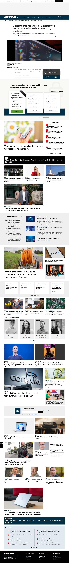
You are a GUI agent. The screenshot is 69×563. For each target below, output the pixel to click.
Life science (6, 206)
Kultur (5, 310)
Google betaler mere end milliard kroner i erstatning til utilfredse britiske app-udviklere (54, 132)
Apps (50, 129)
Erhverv (34, 17)
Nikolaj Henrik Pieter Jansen (42, 335)
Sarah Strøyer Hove (27, 335)
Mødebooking (29, 1)
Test (5, 144)
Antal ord (47, 76)
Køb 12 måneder (52, 110)
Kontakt (52, 1)
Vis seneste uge (60, 153)
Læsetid (56, 76)
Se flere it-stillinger (34, 295)
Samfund (48, 17)
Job (16, 1)
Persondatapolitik (56, 553)
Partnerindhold (42, 556)
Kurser (24, 1)
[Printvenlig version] (55, 36)
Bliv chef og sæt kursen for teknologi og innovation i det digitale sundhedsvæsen (57, 288)
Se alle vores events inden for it (43, 240)
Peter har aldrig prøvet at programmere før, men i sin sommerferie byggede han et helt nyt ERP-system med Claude (49, 531)
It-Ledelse (41, 17)
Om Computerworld (10, 1)
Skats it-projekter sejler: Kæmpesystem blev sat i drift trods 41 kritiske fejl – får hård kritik (55, 143)
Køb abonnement (58, 1)
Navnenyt (27, 557)
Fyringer (6, 361)
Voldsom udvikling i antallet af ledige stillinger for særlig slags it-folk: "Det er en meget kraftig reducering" (20, 543)
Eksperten (35, 1)
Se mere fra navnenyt (34, 340)
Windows (6, 435)
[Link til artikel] (23, 132)
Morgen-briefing (48, 380)
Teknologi (26, 17)
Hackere (50, 147)
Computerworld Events (43, 554)
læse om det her (46, 117)
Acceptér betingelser (27, 414)
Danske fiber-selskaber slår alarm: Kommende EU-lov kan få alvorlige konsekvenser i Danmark (21, 535)
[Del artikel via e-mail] (54, 36)
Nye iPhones (10, 20)
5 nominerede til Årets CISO (36, 20)
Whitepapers (41, 557)
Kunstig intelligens (49, 310)
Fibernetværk (7, 269)
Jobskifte (6, 391)
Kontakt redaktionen (29, 559)
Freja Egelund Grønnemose (11, 335)
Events (20, 1)
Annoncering (41, 1)
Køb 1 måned (34, 110)
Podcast (27, 554)
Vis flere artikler (51, 153)
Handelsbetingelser (57, 557)
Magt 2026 (37, 361)
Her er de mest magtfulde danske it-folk (22, 20)
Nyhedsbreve (47, 1)
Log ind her (61, 91)
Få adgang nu (17, 111)
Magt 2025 (8, 518)
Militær (26, 310)
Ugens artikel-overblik (30, 553)
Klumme (26, 177)
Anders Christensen (58, 335)
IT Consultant (24, 287)
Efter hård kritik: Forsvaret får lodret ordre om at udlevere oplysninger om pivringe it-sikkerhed (49, 539)
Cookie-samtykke (56, 554)
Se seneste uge (34, 547)
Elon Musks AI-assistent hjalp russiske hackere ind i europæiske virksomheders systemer (54, 150)
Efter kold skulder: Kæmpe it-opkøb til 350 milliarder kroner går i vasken (50, 535)
